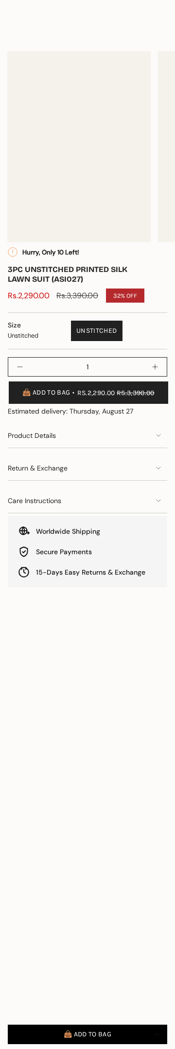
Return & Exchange (38, 468)
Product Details (32, 435)
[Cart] (161, 33)
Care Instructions (34, 500)
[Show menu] (12, 33)
